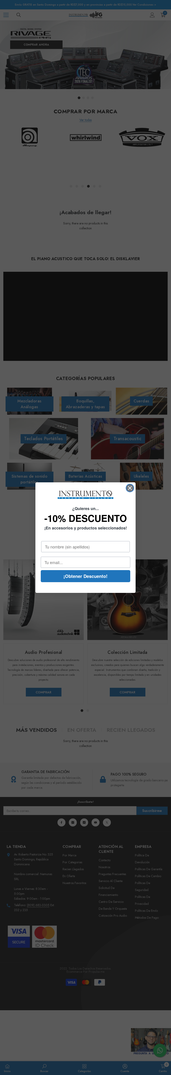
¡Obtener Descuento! (85, 576)
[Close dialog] (130, 488)
